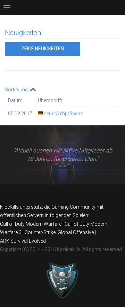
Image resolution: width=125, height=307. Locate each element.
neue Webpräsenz (63, 113)
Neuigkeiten (23, 32)
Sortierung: (17, 89)
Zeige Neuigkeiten (42, 48)
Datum (15, 100)
